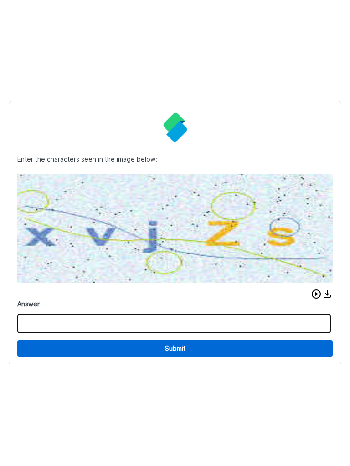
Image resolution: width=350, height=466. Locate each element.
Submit (175, 348)
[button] (316, 294)
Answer (28, 304)
